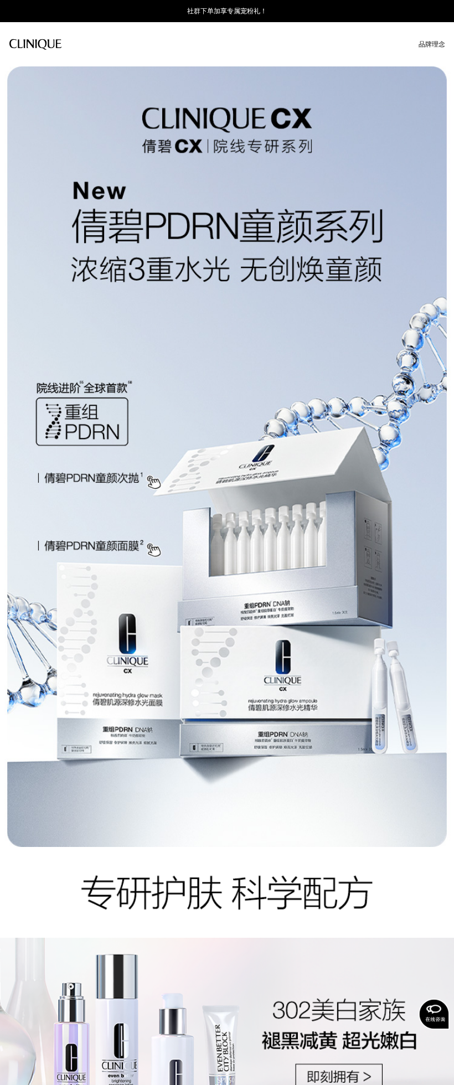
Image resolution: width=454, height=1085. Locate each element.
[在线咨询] (434, 1014)
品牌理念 (432, 44)
